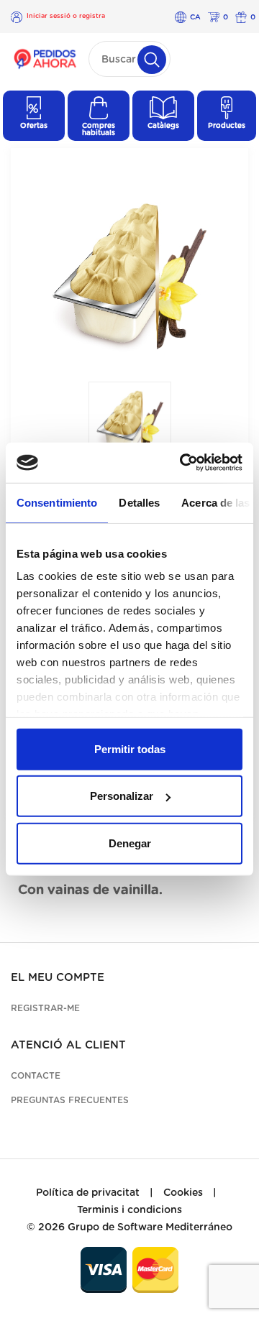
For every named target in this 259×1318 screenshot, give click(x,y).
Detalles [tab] (139, 502)
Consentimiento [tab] (57, 502)
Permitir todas (129, 748)
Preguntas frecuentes (70, 1100)
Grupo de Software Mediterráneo (150, 1227)
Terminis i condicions (129, 1210)
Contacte (35, 1076)
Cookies (183, 1193)
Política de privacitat (88, 1193)
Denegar (130, 843)
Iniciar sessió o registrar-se (66, 16)
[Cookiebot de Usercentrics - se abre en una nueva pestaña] (182, 462)
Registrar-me (45, 1008)
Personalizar (121, 796)
